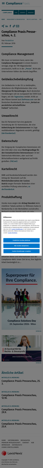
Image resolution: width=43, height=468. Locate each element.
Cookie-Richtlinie (12, 232)
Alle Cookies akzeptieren (21, 245)
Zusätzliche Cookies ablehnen (21, 240)
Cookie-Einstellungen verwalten (21, 251)
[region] (21, 234)
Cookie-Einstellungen (17, 229)
